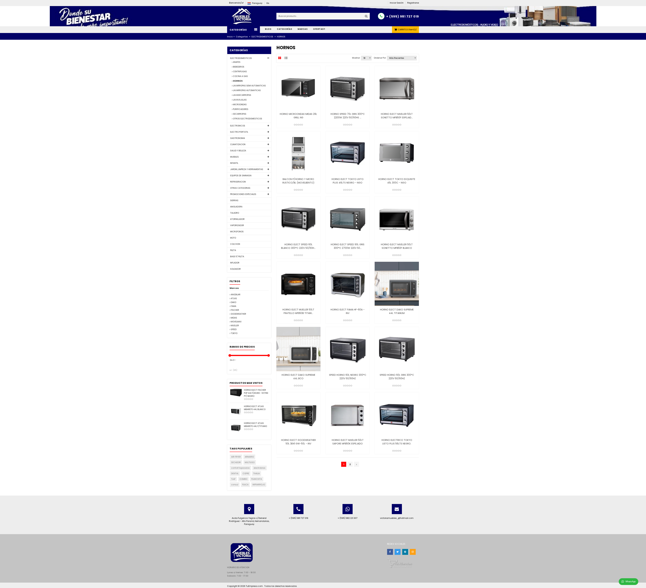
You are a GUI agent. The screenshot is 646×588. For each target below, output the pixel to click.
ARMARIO (249, 456)
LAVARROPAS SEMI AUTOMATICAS (249, 85)
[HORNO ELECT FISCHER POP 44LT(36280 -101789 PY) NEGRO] (236, 392)
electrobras (259, 467)
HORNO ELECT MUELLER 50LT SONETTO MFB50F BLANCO (397, 246)
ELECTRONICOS (237, 125)
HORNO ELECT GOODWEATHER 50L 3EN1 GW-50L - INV (298, 441)
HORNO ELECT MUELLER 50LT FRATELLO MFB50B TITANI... (298, 311)
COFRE (246, 473)
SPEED (233, 329)
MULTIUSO (250, 462)
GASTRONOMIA (237, 138)
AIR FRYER (236, 456)
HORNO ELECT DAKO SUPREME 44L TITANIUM (397, 311)
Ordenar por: (380, 57)
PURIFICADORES (240, 109)
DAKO (233, 302)
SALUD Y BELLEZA (238, 150)
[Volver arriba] (642, 582)
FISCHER (234, 310)
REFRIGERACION (238, 181)
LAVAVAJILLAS (239, 99)
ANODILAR (235, 294)
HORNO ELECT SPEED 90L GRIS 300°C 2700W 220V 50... (347, 246)
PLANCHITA (256, 479)
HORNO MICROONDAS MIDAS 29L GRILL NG (298, 115)
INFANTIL (234, 163)
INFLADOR (234, 262)
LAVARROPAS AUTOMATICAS (246, 90)
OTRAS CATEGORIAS (240, 188)
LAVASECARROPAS (241, 95)
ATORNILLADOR (237, 219)
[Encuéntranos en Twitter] (398, 552)
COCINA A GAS (240, 76)
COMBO (243, 479)
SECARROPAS (239, 113)
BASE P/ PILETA (237, 256)
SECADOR (236, 462)
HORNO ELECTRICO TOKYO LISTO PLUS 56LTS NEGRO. (397, 441)
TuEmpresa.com (254, 586)
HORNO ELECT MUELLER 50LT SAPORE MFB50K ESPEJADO (348, 441)
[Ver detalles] (298, 88)
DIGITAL (235, 473)
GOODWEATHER (238, 313)
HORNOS (237, 80)
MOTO (233, 237)
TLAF (233, 479)
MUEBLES (234, 156)
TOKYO (233, 333)
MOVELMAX (235, 321)
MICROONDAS (239, 104)
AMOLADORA (236, 206)
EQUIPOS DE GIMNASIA (241, 175)
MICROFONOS (237, 231)
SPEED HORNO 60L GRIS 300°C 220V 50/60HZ (397, 376)
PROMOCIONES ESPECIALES (243, 194)
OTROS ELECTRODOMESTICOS (247, 118)
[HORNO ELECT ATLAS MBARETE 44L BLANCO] (236, 411)
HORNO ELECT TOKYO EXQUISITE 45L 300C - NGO (396, 180)
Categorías (242, 36)
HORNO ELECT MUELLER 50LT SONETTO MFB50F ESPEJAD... (397, 115)
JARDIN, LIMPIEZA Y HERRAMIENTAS (246, 169)
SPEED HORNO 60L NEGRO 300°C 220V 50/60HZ (347, 376)
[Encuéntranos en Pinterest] (405, 552)
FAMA (233, 306)
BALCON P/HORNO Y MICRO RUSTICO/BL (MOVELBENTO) (298, 180)
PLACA (245, 484)
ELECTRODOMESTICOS (262, 36)
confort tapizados (240, 467)
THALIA (256, 473)
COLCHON (235, 244)
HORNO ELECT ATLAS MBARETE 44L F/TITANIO (255, 425)
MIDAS (233, 317)
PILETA (233, 250)
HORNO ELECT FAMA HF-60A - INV (348, 311)
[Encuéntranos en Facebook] (390, 552)
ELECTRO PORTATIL (239, 131)
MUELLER (234, 325)
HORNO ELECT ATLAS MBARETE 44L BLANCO (254, 408)
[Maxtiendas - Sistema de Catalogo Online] (399, 562)
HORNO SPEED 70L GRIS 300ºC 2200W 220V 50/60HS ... (348, 115)
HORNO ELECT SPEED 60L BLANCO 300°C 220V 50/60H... (298, 246)
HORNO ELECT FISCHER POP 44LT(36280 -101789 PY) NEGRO (256, 393)
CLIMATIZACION (237, 144)
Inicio (230, 36)
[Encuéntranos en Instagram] (413, 552)
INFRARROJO (259, 484)
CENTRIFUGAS (239, 71)
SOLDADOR (235, 268)
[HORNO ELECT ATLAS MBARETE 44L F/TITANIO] (236, 427)
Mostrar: (356, 57)
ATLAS (233, 298)
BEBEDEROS (238, 66)
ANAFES (236, 62)
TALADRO (234, 212)
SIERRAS (234, 200)
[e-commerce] (242, 15)
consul (234, 484)
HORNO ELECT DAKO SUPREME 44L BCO (298, 376)
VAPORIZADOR (237, 225)
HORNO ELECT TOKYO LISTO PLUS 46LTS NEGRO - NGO (348, 180)
